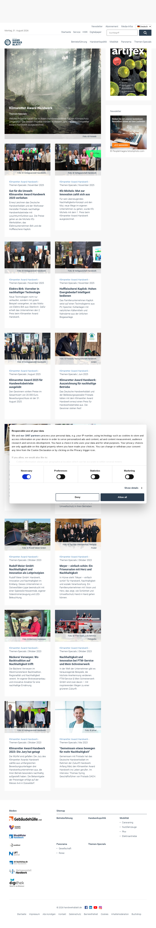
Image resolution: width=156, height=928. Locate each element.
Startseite (21, 914)
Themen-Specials (142, 41)
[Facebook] (86, 907)
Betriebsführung (79, 41)
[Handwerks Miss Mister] (24, 836)
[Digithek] (24, 882)
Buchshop (136, 914)
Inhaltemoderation (120, 914)
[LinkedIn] (90, 907)
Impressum (34, 914)
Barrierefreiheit (91, 914)
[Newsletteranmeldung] (128, 117)
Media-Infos (127, 26)
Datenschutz (75, 914)
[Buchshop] (24, 863)
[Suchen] (145, 33)
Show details (131, 488)
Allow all (122, 497)
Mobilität (114, 41)
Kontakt (62, 914)
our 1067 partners (31, 435)
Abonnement (112, 26)
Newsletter (97, 26)
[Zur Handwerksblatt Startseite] (13, 41)
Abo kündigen (49, 914)
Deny (77, 497)
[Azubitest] (24, 845)
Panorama (126, 41)
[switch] (61, 476)
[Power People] (24, 827)
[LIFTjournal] (24, 854)
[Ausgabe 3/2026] (128, 62)
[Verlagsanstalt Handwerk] (24, 871)
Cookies (104, 914)
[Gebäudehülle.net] (24, 818)
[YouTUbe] (95, 907)
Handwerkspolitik (98, 41)
